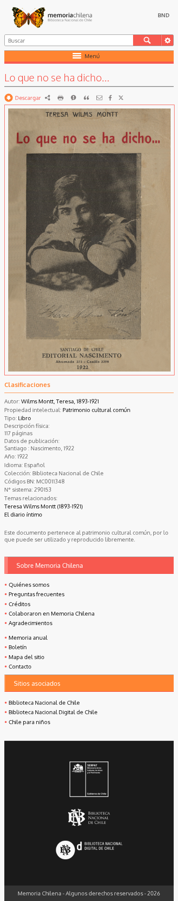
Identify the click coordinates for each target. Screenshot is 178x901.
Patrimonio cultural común (96, 409)
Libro (24, 418)
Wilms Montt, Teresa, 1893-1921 (60, 401)
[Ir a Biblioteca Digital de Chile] (89, 850)
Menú (92, 56)
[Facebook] (110, 97)
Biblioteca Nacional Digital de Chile (53, 712)
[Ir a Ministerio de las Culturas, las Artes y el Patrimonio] (89, 780)
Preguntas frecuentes (36, 594)
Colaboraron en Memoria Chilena (52, 613)
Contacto (20, 666)
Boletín (18, 647)
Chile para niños (29, 721)
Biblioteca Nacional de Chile (44, 702)
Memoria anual (28, 637)
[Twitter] (121, 97)
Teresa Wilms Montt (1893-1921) (43, 506)
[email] (99, 97)
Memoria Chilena (52, 17)
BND (163, 15)
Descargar (28, 97)
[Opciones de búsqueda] (167, 40)
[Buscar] (147, 40)
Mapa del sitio (26, 656)
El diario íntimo (23, 514)
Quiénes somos (29, 584)
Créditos (19, 604)
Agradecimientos (30, 622)
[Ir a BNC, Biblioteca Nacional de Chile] (89, 817)
